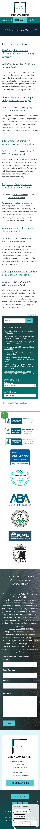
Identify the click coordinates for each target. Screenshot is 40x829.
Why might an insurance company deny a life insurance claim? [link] (19, 273)
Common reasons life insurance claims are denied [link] (18, 229)
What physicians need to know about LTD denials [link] (19, 332)
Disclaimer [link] (8, 817)
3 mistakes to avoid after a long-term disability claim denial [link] (19, 342)
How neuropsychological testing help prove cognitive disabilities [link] (19, 337)
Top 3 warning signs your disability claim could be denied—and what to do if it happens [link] (19, 366)
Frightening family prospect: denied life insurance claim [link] (17, 186)
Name (5, 659)
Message (7, 693)
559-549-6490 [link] (23, 775)
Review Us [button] (20, 796)
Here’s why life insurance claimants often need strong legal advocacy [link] (19, 53)
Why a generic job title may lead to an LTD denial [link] (19, 348)
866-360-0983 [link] (27, 629)
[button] (7, 19)
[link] (20, 8)
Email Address (10, 670)
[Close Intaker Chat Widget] (37, 801)
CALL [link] (34, 20)
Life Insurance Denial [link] (16, 110)
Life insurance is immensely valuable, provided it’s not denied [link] (19, 142)
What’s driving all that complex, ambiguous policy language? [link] (18, 98)
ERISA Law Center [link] (11, 64)
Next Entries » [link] (32, 315)
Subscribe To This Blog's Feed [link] (15, 403)
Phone (5, 680)
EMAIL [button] (21, 20)
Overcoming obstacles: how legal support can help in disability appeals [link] (19, 372)
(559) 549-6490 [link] (11, 632)
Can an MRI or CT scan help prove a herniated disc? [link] (18, 353)
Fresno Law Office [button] (20, 782)
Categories (8, 383)
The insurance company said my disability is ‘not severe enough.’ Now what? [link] (19, 359)
